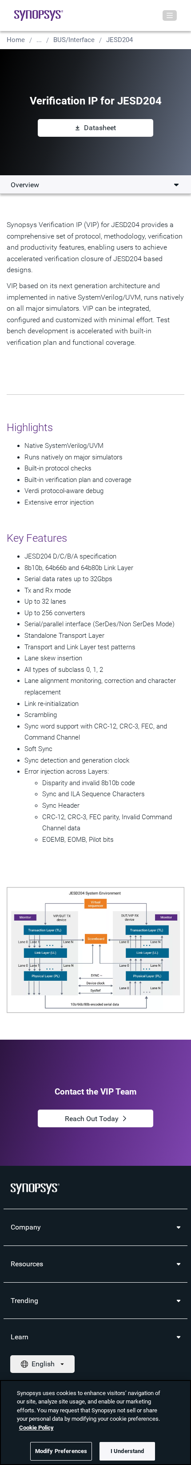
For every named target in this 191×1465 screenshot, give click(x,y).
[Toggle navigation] (170, 15)
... (39, 40)
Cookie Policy (36, 1427)
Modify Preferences (61, 1451)
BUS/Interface (74, 40)
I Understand (127, 1451)
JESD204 (119, 40)
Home (16, 40)
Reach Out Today (92, 1118)
